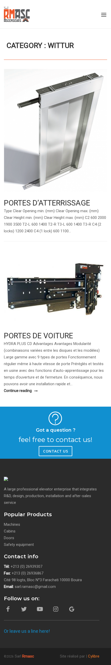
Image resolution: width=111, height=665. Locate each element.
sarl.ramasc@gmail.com (35, 586)
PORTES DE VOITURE (38, 335)
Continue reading (18, 391)
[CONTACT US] (24, 450)
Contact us (55, 451)
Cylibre (93, 656)
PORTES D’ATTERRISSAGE (47, 203)
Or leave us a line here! (27, 631)
